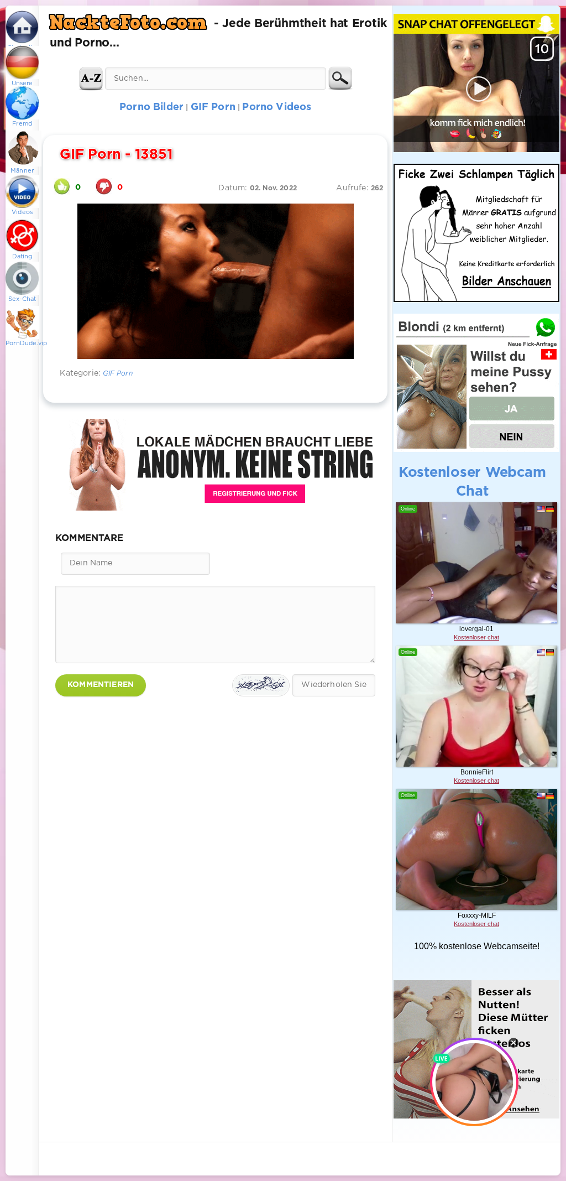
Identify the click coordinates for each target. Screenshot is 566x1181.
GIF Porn (117, 374)
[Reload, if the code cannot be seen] (261, 685)
